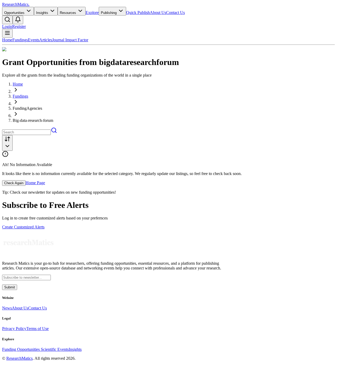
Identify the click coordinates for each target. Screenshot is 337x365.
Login (7, 26)
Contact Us (175, 12)
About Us (158, 12)
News (7, 308)
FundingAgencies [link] (27, 108)
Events (33, 40)
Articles (45, 40)
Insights (75, 349)
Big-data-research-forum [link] (33, 120)
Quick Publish (138, 12)
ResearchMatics (19, 358)
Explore (92, 12)
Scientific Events (55, 349)
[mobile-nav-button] (7, 33)
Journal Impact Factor (70, 40)
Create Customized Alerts (23, 227)
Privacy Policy (14, 328)
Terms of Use (37, 328)
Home (7, 40)
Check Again (13, 183)
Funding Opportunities (21, 349)
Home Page (35, 183)
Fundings (20, 40)
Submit (9, 287)
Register (19, 26)
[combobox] (7, 143)
